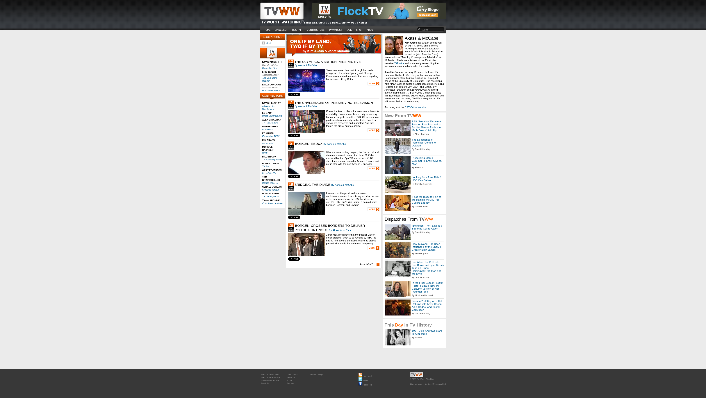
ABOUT (370, 30)
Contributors (292, 374)
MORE (372, 83)
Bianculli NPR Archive (270, 377)
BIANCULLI (280, 30)
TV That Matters (270, 122)
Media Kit (291, 377)
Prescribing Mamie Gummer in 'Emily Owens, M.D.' (427, 160)
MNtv (264, 153)
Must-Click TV (269, 173)
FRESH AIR (296, 30)
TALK (349, 30)
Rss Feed (367, 376)
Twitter (365, 380)
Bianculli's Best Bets (270, 374)
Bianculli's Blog (269, 68)
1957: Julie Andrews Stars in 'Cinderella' (427, 332)
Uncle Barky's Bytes (272, 116)
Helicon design (316, 374)
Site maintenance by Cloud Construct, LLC (428, 384)
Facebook (367, 385)
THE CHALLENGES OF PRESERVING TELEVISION (334, 103)
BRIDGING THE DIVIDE (312, 185)
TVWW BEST (335, 30)
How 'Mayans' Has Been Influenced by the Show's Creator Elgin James (426, 246)
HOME (267, 30)
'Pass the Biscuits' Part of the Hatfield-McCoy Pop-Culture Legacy (426, 199)
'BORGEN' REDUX (308, 144)
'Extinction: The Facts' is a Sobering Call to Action (427, 227)
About (289, 380)
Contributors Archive (272, 203)
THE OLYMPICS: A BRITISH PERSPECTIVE (328, 62)
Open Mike (267, 129)
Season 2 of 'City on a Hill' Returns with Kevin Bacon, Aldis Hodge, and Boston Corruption (427, 305)
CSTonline (398, 63)
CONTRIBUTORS (316, 30)
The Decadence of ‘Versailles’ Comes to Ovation (424, 142)
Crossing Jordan (270, 190)
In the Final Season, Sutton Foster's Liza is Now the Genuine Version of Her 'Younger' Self (427, 287)
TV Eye (265, 166)
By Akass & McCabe (306, 65)
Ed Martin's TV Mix (271, 136)
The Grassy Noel (270, 196)
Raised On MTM (270, 183)
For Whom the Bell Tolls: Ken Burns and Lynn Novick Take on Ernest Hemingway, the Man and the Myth (428, 268)
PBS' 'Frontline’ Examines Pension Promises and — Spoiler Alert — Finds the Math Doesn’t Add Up (426, 126)
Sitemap (290, 383)
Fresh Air (265, 383)
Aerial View (268, 143)
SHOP (359, 30)
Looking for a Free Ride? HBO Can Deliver (426, 179)
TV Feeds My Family (272, 159)
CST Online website (415, 107)
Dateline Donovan (271, 90)
